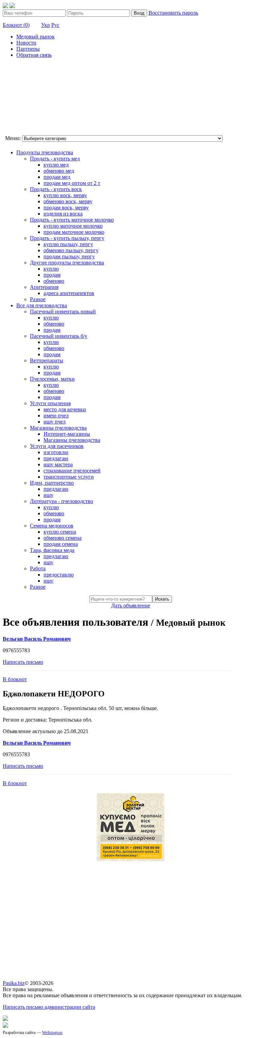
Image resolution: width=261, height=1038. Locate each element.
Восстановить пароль (173, 13)
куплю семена (60, 532)
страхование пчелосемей (72, 470)
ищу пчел (55, 422)
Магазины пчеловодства (58, 428)
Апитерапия (44, 287)
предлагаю (56, 458)
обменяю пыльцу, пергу (71, 250)
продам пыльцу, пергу (69, 256)
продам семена (61, 544)
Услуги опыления (50, 403)
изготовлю (56, 452)
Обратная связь (34, 55)
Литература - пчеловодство (61, 501)
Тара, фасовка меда (52, 550)
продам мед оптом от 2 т (72, 183)
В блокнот (15, 679)
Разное (38, 299)
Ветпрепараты (46, 360)
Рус (55, 25)
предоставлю (59, 574)
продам (52, 275)
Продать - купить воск (56, 189)
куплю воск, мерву (65, 195)
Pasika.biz (13, 983)
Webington (52, 1032)
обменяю (54, 281)
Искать (162, 599)
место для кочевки (65, 409)
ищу (48, 495)
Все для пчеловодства (41, 305)
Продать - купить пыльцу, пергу (67, 238)
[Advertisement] (37, 98)
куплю (51, 269)
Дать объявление (130, 605)
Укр (45, 25)
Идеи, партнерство (52, 483)
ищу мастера (58, 464)
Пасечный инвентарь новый (63, 311)
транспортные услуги (69, 477)
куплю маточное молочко (73, 226)
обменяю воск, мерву (68, 201)
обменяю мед (59, 171)
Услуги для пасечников (57, 446)
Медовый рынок (35, 36)
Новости (26, 43)
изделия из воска (63, 214)
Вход (139, 13)
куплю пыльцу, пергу (68, 244)
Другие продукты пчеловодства (67, 262)
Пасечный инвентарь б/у (58, 336)
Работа (38, 568)
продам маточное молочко (74, 232)
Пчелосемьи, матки (52, 379)
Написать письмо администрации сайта (49, 1007)
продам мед (57, 177)
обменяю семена (63, 538)
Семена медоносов (51, 526)
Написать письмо (23, 662)
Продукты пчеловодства (44, 152)
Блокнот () (16, 25)
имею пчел (56, 415)
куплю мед (56, 165)
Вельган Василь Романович (37, 639)
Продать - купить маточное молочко (72, 220)
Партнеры (28, 49)
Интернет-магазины (67, 434)
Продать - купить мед (55, 158)
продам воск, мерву (66, 207)
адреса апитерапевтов (69, 293)
